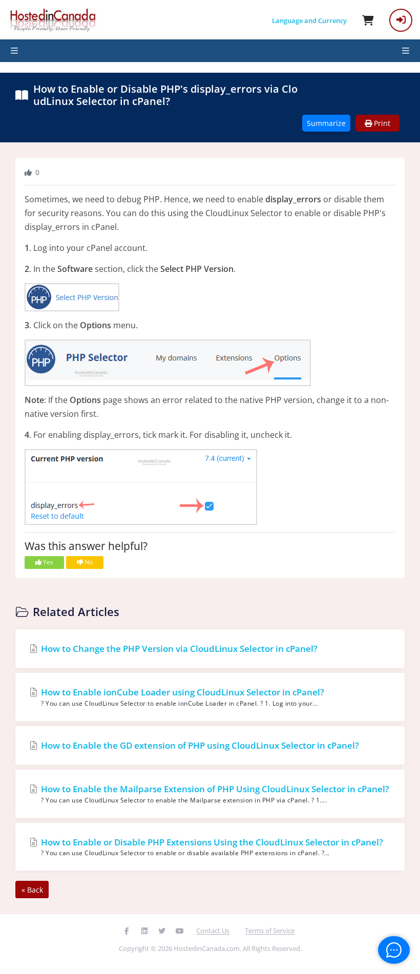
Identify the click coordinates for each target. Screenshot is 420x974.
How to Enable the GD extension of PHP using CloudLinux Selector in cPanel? (199, 745)
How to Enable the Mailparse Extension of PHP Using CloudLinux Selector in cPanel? (214, 793)
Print (381, 123)
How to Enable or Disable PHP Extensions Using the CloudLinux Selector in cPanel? (211, 847)
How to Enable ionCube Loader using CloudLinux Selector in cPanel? (181, 697)
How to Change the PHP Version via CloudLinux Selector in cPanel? (178, 648)
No (88, 562)
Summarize (326, 123)
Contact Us (212, 930)
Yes (47, 562)
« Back (32, 890)
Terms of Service (270, 930)
